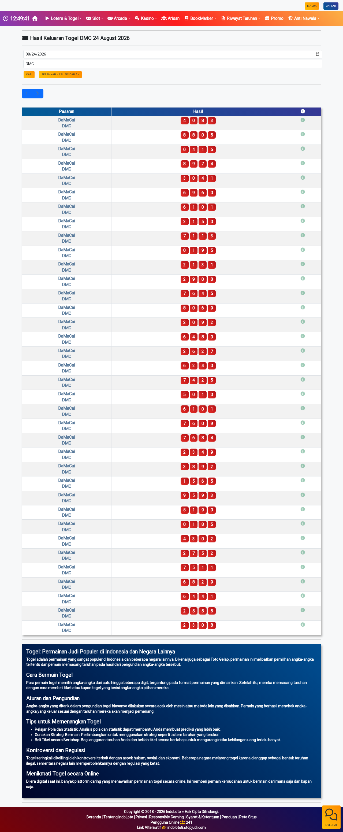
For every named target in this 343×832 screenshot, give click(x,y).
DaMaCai (66, 122)
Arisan (173, 18)
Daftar (331, 5)
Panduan (229, 817)
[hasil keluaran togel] (37, 93)
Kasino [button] (147, 18)
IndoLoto (173, 811)
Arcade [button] (120, 18)
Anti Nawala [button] (304, 18)
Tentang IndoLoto (118, 817)
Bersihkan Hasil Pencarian (60, 74)
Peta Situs (248, 817)
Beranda (94, 817)
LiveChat (331, 824)
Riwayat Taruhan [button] (241, 18)
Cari (29, 74)
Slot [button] (95, 18)
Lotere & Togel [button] (64, 18)
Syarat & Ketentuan (202, 817)
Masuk (311, 5)
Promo (277, 18)
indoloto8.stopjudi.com (186, 827)
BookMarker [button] (201, 18)
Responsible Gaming (166, 817)
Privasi (141, 817)
